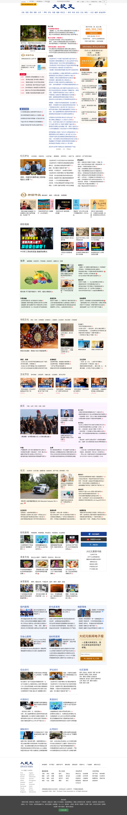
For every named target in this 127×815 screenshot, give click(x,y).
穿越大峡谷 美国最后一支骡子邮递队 (89, 332)
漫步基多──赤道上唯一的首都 (58, 512)
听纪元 (62, 12)
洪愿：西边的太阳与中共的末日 (86, 186)
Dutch (30, 782)
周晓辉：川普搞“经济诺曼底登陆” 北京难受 (62, 102)
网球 (32, 582)
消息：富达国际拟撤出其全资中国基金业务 (34, 746)
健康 (96, 12)
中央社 (31, 804)
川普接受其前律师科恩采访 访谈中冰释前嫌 (63, 720)
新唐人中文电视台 (59, 802)
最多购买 (44, 195)
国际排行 (24, 729)
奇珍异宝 (48, 533)
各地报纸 (44, 764)
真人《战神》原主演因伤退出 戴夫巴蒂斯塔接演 (92, 441)
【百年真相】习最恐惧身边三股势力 (81, 390)
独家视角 (82, 606)
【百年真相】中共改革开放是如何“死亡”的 (28, 390)
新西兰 (95, 680)
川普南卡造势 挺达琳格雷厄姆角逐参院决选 (62, 136)
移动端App (40, 1)
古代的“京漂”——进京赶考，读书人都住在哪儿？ (92, 328)
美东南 (95, 674)
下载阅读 (68, 149)
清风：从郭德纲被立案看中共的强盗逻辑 (89, 168)
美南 (90, 674)
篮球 (50, 582)
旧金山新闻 (25, 636)
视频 (57, 12)
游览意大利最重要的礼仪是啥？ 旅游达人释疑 (67, 485)
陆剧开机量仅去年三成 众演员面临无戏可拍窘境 (92, 414)
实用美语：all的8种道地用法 (28, 512)
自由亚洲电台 (68, 802)
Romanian (23, 786)
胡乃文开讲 (62, 374)
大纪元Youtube (95, 539)
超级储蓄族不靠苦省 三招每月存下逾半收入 (91, 485)
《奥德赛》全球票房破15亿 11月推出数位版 (34, 436)
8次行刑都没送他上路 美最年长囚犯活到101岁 (63, 88)
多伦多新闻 (54, 606)
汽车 (67, 471)
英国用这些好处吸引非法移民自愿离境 (60, 114)
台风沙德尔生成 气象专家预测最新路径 (62, 746)
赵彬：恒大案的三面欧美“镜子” (58, 168)
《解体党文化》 (93, 562)
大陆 (22, 12)
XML (64, 149)
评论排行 (80, 160)
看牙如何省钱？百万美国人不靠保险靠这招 (90, 286)
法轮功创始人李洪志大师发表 (93, 46)
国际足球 (38, 582)
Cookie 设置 (63, 810)
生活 (91, 12)
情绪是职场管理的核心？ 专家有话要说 (91, 517)
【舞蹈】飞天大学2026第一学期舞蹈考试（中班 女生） (80, 213)
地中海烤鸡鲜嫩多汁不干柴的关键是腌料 (56, 571)
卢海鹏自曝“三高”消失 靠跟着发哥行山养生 (33, 450)
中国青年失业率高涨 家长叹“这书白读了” (61, 117)
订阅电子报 (94, 1)
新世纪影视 (48, 804)
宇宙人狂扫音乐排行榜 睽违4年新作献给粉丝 (62, 454)
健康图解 (29, 261)
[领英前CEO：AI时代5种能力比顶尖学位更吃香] (33, 33)
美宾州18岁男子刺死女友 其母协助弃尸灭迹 (62, 146)
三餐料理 (43, 557)
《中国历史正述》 (94, 566)
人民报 (72, 804)
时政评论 (41, 156)
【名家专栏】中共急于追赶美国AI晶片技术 (62, 58)
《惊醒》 (97, 53)
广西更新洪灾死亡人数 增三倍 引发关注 (61, 107)
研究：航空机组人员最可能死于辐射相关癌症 (92, 514)
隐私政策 (74, 764)
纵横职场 (42, 471)
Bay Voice (61, 804)
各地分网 (102, 12)
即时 (45, 12)
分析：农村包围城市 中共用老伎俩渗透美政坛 (63, 84)
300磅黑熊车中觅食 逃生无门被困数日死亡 (26, 547)
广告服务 (89, 764)
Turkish (22, 790)
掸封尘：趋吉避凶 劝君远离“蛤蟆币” (60, 165)
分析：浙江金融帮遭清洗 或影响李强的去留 (62, 111)
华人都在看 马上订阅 (91, 658)
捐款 (83, 1)
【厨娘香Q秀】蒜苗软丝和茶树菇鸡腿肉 (41, 571)
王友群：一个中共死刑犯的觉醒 (58, 180)
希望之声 (37, 802)
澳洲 (91, 680)
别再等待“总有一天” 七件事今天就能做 (89, 288)
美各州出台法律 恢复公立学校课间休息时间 (62, 99)
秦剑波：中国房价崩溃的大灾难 (86, 166)
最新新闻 (45, 771)
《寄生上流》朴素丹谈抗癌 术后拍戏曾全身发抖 (93, 454)
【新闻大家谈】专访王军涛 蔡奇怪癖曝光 (61, 63)
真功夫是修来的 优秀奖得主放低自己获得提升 (40, 612)
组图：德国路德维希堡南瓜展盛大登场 (60, 97)
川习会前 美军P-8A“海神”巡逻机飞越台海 (61, 124)
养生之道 (57, 557)
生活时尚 (29, 471)
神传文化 (78, 773)
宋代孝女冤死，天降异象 (27, 364)
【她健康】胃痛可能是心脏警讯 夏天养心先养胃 (34, 302)
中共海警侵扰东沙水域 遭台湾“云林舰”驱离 (63, 750)
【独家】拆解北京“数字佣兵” (87, 625)
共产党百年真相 (86, 156)
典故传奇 (85, 780)
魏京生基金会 (69, 806)
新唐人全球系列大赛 (97, 349)
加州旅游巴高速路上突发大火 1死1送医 (61, 143)
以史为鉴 (48, 156)
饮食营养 (36, 261)
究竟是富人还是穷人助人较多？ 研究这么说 (33, 514)
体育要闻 (24, 581)
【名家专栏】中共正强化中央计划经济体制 (63, 684)
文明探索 (41, 320)
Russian (22, 784)
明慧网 (81, 804)
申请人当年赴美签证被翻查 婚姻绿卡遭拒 (33, 621)
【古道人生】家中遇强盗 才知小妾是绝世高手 (33, 366)
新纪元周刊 (101, 802)
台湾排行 (54, 729)
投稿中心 (82, 764)
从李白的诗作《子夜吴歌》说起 (88, 364)
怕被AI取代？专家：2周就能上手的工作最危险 (93, 519)
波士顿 (98, 672)
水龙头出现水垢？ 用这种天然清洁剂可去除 (91, 479)
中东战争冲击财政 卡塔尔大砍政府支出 (61, 39)
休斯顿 (88, 676)
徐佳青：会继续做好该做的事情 (59, 621)
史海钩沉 (47, 320)
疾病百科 (49, 261)
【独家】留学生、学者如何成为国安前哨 (90, 623)
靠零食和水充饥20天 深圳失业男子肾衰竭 (33, 718)
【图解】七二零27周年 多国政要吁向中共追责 (63, 30)
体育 (43, 780)
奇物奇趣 (41, 533)
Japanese (31, 775)
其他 (63, 582)
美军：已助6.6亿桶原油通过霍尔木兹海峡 (62, 41)
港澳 (52, 776)
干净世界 (43, 802)
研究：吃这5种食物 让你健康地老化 (88, 483)
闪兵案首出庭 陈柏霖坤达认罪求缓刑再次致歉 (63, 456)
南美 (84, 683)
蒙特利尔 (98, 678)
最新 (50, 195)
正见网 (86, 804)
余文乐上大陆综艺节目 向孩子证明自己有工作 (91, 424)
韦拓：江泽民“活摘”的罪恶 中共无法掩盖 (61, 185)
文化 (81, 12)
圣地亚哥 (94, 676)
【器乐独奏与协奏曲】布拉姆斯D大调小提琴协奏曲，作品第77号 (28, 213)
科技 (73, 12)
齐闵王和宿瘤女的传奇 (85, 326)
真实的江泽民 (61, 46)
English (31, 773)
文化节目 (24, 374)
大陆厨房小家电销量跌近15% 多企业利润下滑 (63, 61)
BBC (27, 804)
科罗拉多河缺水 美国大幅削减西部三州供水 (62, 109)
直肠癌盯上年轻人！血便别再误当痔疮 (61, 307)
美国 (27, 12)
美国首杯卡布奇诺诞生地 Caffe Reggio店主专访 (91, 500)
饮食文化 (50, 557)
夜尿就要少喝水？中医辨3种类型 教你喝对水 (91, 271)
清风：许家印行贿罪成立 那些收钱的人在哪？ (70, 675)
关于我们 (31, 1)
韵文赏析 (67, 320)
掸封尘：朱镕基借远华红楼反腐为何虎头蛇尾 (90, 173)
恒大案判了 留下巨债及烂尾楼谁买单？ (33, 681)
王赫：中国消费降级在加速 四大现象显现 (89, 171)
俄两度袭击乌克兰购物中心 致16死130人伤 (62, 134)
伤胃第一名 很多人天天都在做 (87, 273)
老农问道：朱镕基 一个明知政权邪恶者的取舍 (90, 181)
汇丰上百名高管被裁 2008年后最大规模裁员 (34, 686)
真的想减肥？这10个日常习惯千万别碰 (90, 307)
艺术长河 (78, 783)
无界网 (103, 804)
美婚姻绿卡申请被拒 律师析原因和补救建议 (62, 141)
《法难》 (89, 53)
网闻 (52, 780)
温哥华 (93, 678)
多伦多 (88, 678)
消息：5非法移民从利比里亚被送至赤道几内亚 (63, 139)
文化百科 (61, 320)
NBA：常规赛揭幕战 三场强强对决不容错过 (56, 596)
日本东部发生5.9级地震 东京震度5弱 (35, 87)
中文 (21, 773)
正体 (46, 1)
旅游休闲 (49, 471)
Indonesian (32, 777)
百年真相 (33, 374)
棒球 (55, 582)
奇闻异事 (34, 533)
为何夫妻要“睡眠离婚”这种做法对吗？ (89, 495)
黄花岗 (67, 804)
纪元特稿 (34, 156)
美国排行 (54, 699)
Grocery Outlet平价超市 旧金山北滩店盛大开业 (40, 641)
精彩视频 (24, 224)
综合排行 (24, 669)
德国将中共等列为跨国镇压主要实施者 (61, 32)
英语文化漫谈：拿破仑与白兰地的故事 (33, 351)
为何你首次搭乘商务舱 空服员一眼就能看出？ (91, 476)
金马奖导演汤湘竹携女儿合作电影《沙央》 (90, 427)
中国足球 (45, 582)
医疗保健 (95, 776)
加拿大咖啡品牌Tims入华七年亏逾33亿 (32, 720)
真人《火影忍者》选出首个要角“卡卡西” (90, 429)
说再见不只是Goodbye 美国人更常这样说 (90, 491)
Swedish (22, 782)
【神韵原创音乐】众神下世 (28, 58)
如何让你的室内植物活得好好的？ (88, 493)
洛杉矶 (90, 672)
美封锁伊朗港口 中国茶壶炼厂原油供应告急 (62, 43)
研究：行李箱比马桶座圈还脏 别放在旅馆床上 (63, 519)
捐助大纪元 (97, 764)
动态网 (55, 806)
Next (44, 33)
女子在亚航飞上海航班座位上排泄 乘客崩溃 (34, 684)
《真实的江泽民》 (94, 564)
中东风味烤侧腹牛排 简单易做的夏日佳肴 (26, 571)
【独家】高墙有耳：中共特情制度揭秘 (90, 621)
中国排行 (24, 699)
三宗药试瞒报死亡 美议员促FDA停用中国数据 (63, 128)
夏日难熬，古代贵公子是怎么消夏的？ (90, 368)
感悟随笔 (56, 156)
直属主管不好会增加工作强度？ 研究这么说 (92, 512)
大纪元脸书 (95, 534)
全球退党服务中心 (39, 804)
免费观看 (64, 195)
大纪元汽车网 (96, 804)
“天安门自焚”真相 (89, 41)
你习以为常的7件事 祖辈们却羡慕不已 (89, 275)
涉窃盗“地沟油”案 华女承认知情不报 (31, 125)
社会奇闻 (62, 533)
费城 (84, 676)
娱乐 (77, 12)
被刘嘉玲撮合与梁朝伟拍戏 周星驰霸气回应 (33, 456)
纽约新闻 (25, 109)
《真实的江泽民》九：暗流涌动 (30, 711)
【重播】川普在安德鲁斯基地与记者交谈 (61, 78)
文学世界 (85, 776)
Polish (31, 788)
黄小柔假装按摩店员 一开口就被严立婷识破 (62, 450)
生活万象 (36, 471)
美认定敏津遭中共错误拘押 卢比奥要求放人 (34, 743)
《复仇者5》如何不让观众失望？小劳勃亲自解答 (92, 439)
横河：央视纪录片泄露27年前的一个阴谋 (89, 162)
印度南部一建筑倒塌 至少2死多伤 (59, 80)
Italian (22, 780)
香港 (31, 12)
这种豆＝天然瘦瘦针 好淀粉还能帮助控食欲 (92, 300)
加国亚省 (82, 678)
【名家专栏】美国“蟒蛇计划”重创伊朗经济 (63, 681)
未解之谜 (47, 374)
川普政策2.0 (59, 37)
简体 (48, 1)
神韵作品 (31, 802)
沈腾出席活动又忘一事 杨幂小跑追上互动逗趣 (67, 437)
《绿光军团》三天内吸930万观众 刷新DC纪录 (91, 431)
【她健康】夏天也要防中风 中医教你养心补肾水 (34, 305)
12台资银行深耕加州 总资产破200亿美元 (61, 651)
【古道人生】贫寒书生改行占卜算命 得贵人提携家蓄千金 (89, 87)
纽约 (80, 672)
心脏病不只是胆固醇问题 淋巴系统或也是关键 (63, 305)
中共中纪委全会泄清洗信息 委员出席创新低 (62, 52)
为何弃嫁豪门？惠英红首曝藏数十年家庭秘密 (67, 420)
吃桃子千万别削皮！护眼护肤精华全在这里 (92, 305)
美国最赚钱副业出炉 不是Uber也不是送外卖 (41, 547)
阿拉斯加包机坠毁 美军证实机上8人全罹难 (34, 748)
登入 (105, 1)
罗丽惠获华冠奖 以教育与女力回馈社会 (61, 658)
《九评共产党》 (86, 38)
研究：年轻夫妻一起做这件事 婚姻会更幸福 (91, 481)
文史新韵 (54, 374)
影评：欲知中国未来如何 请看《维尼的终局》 (90, 164)
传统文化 (86, 70)
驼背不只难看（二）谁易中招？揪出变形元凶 (62, 300)
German (31, 778)
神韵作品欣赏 (82, 349)
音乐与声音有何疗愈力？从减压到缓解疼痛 (90, 290)
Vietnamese (32, 792)
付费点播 (56, 195)
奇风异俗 (55, 533)
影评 (44, 406)
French (22, 778)
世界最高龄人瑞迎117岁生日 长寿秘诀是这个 (62, 132)
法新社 (23, 804)
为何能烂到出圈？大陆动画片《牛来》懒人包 (33, 452)
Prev (22, 33)
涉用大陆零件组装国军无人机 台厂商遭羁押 (70, 734)
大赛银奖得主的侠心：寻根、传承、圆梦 (33, 625)
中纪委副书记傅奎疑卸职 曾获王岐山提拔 (62, 48)
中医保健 (42, 261)
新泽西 (81, 674)
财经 (69, 12)
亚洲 (87, 683)
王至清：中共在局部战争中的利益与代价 (61, 183)
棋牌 (59, 582)
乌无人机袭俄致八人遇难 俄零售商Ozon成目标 (63, 73)
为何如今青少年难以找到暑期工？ (87, 183)
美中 (80, 676)
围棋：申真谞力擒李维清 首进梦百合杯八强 (72, 596)
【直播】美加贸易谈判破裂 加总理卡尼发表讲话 (63, 70)
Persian (31, 790)
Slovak (22, 788)
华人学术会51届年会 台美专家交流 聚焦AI (33, 623)
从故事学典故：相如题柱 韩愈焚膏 (59, 361)
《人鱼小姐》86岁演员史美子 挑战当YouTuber (92, 450)
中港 (28, 406)
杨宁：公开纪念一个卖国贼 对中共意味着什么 (90, 177)
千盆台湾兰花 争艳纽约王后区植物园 (31, 121)
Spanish (22, 775)
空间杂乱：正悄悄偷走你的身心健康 (89, 269)
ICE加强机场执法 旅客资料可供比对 (31, 112)
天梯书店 (88, 802)
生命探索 (85, 773)
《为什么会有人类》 (93, 55)
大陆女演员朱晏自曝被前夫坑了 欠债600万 (90, 412)
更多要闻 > (59, 149)
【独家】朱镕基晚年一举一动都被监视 (90, 619)
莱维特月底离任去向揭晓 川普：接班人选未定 (63, 126)
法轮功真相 (100, 41)
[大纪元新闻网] (63, 6)
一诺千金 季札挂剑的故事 (57, 366)
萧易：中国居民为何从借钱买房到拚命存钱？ (63, 105)
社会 (48, 780)
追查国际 (55, 804)
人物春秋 (54, 320)
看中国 (77, 804)
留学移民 (62, 471)
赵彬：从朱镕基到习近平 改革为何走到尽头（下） (92, 179)
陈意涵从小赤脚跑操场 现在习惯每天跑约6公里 (63, 452)
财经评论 (63, 156)
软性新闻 (24, 532)
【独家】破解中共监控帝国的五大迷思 (90, 628)
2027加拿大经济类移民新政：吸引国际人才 (62, 625)
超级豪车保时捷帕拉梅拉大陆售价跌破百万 (40, 704)
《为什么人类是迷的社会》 (93, 50)
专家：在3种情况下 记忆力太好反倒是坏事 (90, 498)
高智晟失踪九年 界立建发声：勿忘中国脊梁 (69, 641)
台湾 (39, 12)
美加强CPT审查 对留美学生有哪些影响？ (61, 82)
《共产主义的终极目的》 (98, 38)
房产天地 (55, 471)
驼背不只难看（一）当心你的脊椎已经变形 (90, 282)
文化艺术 (79, 771)
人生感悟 (78, 776)
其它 (67, 780)
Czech (30, 786)
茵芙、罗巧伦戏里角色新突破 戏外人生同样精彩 (92, 433)
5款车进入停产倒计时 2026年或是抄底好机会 (72, 547)
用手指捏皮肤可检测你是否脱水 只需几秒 (32, 517)
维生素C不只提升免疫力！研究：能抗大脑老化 (36, 291)
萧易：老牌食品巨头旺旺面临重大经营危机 (90, 175)
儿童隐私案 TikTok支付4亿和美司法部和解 (63, 716)
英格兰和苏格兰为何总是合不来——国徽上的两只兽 (67, 349)
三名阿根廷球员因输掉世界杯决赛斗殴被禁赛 (26, 596)
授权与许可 (59, 764)
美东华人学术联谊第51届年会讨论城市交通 (34, 628)
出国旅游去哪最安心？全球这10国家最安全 (62, 517)
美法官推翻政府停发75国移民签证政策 (61, 718)
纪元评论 (24, 155)
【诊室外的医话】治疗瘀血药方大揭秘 (31, 300)
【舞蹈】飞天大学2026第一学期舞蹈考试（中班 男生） (29, 67)
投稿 (100, 1)
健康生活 (56, 261)
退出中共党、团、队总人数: (94, 26)
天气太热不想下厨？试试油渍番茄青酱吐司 (71, 571)
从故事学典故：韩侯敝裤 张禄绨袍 (59, 364)
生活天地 (95, 771)
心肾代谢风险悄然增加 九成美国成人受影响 (62, 302)
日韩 (40, 406)
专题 (53, 12)
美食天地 (24, 556)
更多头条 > (33, 51)
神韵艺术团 (25, 802)
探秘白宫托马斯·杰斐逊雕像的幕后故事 (61, 368)
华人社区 (62, 771)
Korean (22, 777)
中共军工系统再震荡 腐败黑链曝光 (33, 252)
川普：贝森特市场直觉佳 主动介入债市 (61, 92)
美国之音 (50, 802)
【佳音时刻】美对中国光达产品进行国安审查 (63, 65)
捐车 (78, 1)
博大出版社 (61, 806)
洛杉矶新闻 (54, 636)
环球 (36, 406)
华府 (94, 672)
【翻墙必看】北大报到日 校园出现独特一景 (34, 716)
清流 (90, 804)
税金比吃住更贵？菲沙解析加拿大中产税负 (62, 628)
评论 (49, 12)
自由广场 (71, 156)
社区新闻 (83, 669)
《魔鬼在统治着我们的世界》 (93, 559)
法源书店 (94, 802)
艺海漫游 (74, 320)
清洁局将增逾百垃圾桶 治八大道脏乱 (31, 115)
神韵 (86, 12)
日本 (87, 680)
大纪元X (95, 545)
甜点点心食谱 (35, 557)
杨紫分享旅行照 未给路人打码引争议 (31, 454)
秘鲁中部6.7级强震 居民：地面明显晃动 (33, 741)
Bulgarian (23, 792)
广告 (87, 1)
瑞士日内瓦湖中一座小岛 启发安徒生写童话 (62, 514)
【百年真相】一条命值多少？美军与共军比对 (63, 390)
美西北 (86, 674)
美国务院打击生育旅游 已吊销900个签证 (61, 75)
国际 (35, 12)
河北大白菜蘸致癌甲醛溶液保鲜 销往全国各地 (63, 50)
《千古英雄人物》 (94, 569)
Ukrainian (32, 784)
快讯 (24, 74)
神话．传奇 (34, 320)
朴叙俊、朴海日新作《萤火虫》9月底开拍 (91, 452)
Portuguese (32, 780)
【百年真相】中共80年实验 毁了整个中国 (45, 390)
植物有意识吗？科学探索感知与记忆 (89, 284)
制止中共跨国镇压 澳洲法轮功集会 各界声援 (62, 34)
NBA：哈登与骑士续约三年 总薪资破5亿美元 (62, 122)
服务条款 (67, 764)
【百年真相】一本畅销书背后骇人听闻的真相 (98, 390)
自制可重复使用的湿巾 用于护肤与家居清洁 (33, 519)
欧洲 (80, 683)
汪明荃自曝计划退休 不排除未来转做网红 (90, 418)
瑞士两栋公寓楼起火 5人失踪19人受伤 (60, 119)
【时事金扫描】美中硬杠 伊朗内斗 (34, 79)
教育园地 (78, 780)
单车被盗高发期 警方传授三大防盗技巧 (33, 619)
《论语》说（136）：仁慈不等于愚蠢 (90, 361)
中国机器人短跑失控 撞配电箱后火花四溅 (61, 95)
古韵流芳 (40, 374)
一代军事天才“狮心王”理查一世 (87, 335)
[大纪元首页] (26, 767)
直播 (61, 261)
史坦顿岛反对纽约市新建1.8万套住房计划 (32, 118)
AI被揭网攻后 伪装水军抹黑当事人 (60, 711)
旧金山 (85, 672)
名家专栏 (78, 156)
